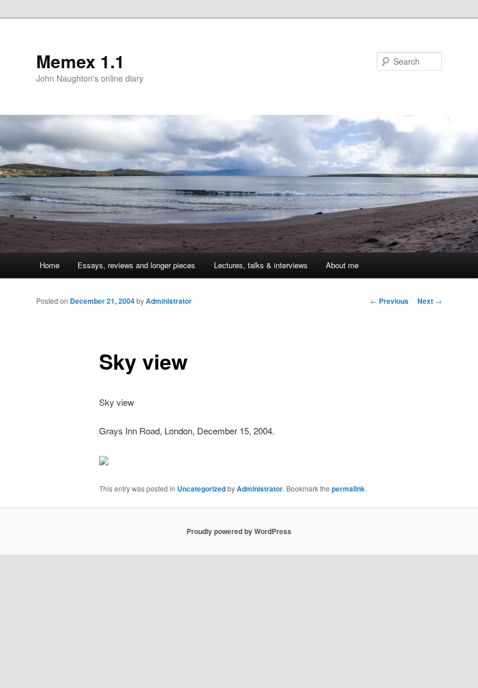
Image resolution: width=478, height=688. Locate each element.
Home (49, 265)
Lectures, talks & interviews (261, 265)
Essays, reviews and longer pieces (136, 265)
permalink (348, 488)
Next (429, 301)
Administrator (169, 301)
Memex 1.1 (80, 60)
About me (342, 265)
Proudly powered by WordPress (239, 531)
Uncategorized (201, 488)
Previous (389, 301)
